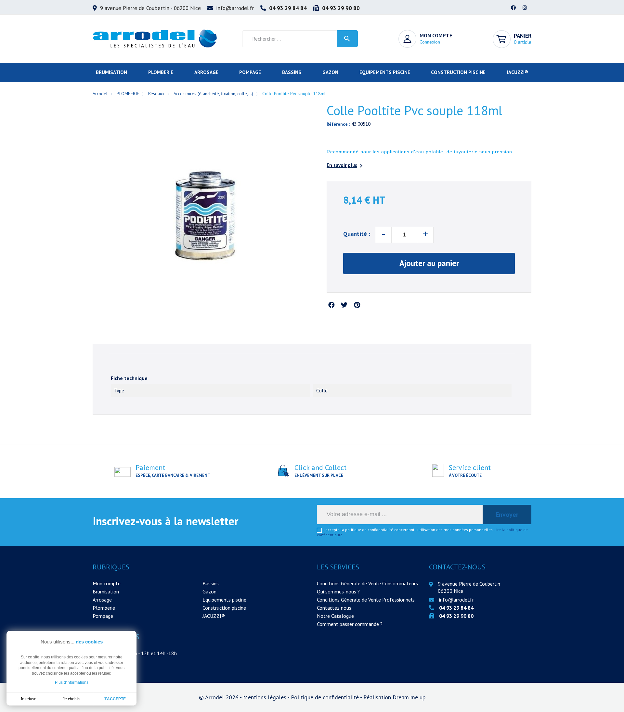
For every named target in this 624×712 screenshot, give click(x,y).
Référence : (338, 124)
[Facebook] (513, 8)
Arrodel (100, 93)
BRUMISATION (111, 72)
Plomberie (104, 607)
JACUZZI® (517, 72)
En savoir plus (346, 166)
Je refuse (28, 699)
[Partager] (331, 305)
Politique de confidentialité (325, 697)
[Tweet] (344, 305)
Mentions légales (265, 697)
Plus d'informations (71, 682)
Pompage (103, 616)
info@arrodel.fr (235, 8)
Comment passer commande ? (350, 624)
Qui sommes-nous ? (338, 591)
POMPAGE (250, 72)
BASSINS (291, 72)
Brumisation (106, 591)
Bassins (210, 583)
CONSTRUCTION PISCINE (458, 72)
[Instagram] (525, 8)
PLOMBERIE (160, 72)
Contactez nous (334, 607)
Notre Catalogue (335, 616)
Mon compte (107, 583)
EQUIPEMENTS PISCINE (384, 72)
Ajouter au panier (429, 263)
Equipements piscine (224, 599)
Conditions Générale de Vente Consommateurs (367, 583)
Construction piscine (224, 607)
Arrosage (102, 599)
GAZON (330, 72)
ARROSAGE (206, 72)
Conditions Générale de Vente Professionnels (366, 599)
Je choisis (71, 699)
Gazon (209, 591)
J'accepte (115, 699)
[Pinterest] (357, 305)
